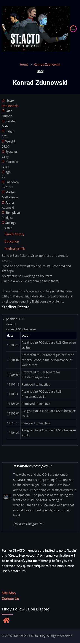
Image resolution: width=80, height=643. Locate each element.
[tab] (14, 234)
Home (24, 64)
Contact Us (10, 598)
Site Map (9, 593)
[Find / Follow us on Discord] (6, 620)
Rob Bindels (10, 106)
